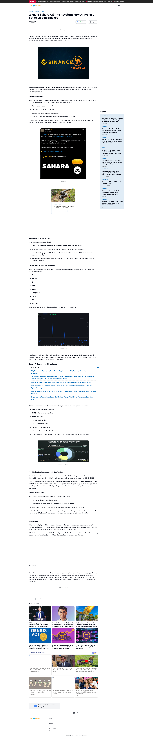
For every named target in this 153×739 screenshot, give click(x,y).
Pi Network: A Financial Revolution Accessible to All (112, 182)
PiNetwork (104, 126)
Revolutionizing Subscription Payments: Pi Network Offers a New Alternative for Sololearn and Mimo (112, 173)
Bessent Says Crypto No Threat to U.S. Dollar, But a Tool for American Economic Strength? (61, 382)
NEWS (39, 599)
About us (51, 721)
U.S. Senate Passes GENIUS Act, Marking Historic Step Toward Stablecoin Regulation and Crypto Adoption (39, 646)
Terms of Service (53, 726)
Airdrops (32, 599)
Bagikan (94, 22)
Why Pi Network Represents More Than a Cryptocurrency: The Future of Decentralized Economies (60, 372)
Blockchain (105, 116)
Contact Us (51, 723)
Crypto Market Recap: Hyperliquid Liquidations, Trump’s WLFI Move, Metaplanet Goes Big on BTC (62, 398)
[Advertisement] (63, 548)
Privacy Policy (52, 728)
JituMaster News (82, 735)
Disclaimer (51, 731)
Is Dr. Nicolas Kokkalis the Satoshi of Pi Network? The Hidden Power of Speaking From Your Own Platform (63, 392)
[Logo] (35, 718)
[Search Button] (122, 5)
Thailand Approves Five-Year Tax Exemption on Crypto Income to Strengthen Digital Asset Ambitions (86, 624)
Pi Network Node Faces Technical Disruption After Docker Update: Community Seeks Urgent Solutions (112, 130)
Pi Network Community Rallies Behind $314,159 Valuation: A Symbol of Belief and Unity (111, 192)
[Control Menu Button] (118, 5)
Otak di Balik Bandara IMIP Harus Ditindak (109, 1)
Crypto (103, 147)
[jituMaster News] (35, 5)
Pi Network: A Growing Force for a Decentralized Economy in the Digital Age (86, 646)
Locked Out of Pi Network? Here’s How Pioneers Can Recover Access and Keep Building (112, 162)
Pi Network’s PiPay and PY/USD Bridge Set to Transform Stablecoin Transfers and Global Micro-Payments (111, 151)
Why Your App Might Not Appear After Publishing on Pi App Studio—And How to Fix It (112, 141)
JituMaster (72, 735)
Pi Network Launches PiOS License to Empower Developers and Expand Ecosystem (112, 203)
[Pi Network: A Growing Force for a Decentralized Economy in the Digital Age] (87, 635)
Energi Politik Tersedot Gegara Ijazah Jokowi (58, 1)
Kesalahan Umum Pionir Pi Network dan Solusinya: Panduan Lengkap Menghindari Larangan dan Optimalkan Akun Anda (112, 120)
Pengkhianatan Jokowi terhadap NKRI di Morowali (84, 1)
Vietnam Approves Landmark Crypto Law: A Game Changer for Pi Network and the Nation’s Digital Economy (61, 387)
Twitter (78, 713)
